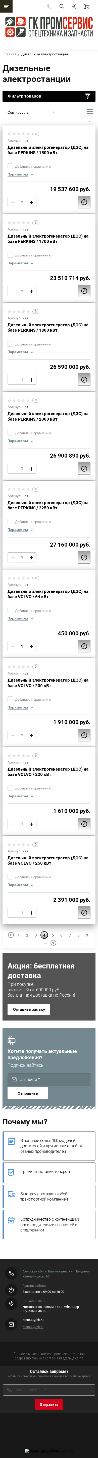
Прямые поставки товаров (45, 1171)
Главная (10, 54)
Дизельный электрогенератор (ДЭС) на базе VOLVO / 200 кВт (48, 683)
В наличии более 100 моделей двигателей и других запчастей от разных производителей (51, 1146)
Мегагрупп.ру (62, 1450)
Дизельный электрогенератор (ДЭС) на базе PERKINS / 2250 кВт (48, 505)
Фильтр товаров (24, 96)
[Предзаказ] (84, 202)
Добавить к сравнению (33, 166)
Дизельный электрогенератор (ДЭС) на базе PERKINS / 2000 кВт (48, 416)
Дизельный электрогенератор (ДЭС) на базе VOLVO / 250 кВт (48, 860)
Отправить (28, 1093)
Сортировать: (19, 112)
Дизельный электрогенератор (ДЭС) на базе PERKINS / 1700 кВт (48, 239)
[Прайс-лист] (89, 112)
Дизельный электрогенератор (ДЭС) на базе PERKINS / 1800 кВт (48, 327)
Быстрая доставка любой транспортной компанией (44, 1196)
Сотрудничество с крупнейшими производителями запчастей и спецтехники (50, 1224)
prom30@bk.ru (33, 1327)
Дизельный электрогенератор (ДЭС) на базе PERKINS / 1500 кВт (48, 150)
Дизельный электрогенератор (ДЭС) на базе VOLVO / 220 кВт (48, 772)
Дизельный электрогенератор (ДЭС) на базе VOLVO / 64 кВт (48, 594)
